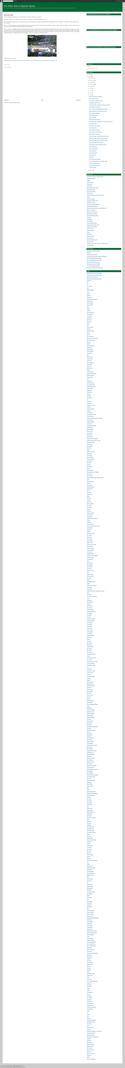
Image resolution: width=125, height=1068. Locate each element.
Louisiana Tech (90, 672)
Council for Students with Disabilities (94, 418)
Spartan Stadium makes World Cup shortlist (98, 138)
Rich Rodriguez (90, 878)
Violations (89, 1029)
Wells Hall (89, 1040)
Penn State (89, 851)
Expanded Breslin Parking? (95, 106)
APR (88, 306)
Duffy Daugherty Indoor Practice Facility (95, 477)
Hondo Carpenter (90, 576)
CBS (88, 379)
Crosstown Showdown (91, 425)
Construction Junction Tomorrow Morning (97, 144)
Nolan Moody (89, 808)
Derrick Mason (90, 446)
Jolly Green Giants (91, 198)
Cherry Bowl (89, 392)
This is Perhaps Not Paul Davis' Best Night (98, 161)
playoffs (88, 856)
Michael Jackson (90, 711)
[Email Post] (14, 58)
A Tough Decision (92, 127)
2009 (89, 76)
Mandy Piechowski (91, 685)
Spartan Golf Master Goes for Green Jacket (98, 140)
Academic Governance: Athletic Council (95, 176)
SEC (88, 908)
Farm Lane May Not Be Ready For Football (98, 109)
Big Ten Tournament (91, 340)
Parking (88, 843)
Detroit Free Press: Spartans (93, 187)
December (91, 78)
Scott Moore (89, 904)
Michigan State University (92, 206)
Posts (90, 66)
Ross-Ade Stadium (91, 891)
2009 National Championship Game (13, 60)
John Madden (89, 631)
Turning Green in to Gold (94, 129)
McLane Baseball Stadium (92, 704)
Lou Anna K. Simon (91, 670)
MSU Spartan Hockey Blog (92, 215)
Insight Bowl (89, 589)
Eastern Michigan (90, 486)
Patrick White (89, 845)
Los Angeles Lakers (91, 665)
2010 (89, 74)
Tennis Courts (90, 975)
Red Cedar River (90, 871)
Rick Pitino (89, 880)
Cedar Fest (89, 381)
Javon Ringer (89, 605)
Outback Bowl (90, 838)
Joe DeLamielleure (91, 620)
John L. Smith (90, 629)
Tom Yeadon (89, 997)
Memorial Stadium (90, 709)
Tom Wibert (89, 995)
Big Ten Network (90, 336)
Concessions (89, 185)
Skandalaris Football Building (93, 917)
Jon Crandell (89, 633)
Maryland (89, 696)
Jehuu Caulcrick (90, 609)
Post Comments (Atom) (15, 102)
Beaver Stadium (90, 327)
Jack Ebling (89, 600)
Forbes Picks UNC (93, 152)
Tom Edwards (90, 992)
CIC (87, 399)
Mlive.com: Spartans (91, 210)
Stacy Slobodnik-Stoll (91, 945)
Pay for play (89, 849)
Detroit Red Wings (90, 459)
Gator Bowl (89, 537)
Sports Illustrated (90, 940)
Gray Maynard (90, 559)
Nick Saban (89, 802)
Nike (88, 806)
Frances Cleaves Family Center (93, 525)
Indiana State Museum (91, 585)
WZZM (88, 1057)
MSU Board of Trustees (92, 750)
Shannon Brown (90, 912)
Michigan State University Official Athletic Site (96, 208)
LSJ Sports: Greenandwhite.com (93, 204)
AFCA (88, 291)
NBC (88, 787)
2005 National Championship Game (94, 275)
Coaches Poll (89, 403)
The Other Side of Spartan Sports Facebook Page (97, 243)
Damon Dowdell (90, 429)
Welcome (89, 1038)
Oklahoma (89, 825)
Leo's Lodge (89, 659)
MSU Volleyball (90, 773)
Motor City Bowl (90, 741)
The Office (89, 986)
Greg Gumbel (89, 566)
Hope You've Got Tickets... (94, 125)
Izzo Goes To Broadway (92, 596)
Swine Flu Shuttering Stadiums (95, 96)
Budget (88, 369)
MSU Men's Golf (90, 767)
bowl (88, 355)
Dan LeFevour (90, 431)
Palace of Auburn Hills (91, 839)
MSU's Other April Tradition (95, 159)
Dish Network (89, 466)
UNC (56, 60)
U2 (87, 1012)
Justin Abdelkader (90, 635)
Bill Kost (88, 342)
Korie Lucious (90, 652)
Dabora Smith (90, 427)
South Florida (89, 925)
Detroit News (89, 455)
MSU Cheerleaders (91, 754)
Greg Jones (89, 568)
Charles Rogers (90, 388)
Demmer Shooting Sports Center (93, 440)
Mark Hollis (89, 693)
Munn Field (89, 782)
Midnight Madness (90, 717)
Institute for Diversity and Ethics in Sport (95, 195)
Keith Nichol (89, 643)
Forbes (88, 520)
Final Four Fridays (90, 512)
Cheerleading (89, 184)
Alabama (88, 295)
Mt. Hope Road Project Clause (93, 262)
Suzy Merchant (90, 962)
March (90, 170)
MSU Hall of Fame (91, 761)
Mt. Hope (89, 778)
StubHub (88, 958)
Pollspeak (89, 858)
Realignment (89, 869)
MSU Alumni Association (92, 211)
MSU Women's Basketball (92, 774)
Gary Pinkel (89, 535)
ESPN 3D (89, 498)
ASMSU (88, 180)
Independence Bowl (91, 581)
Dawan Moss (89, 434)
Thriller (88, 988)
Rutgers (88, 895)
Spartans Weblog (90, 230)
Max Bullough (90, 702)
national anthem (90, 786)
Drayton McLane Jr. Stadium (93, 472)
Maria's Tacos (90, 689)
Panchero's (89, 841)
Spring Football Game (91, 942)
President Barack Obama (92, 860)
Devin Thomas (90, 460)
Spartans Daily (90, 228)
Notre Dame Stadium (91, 817)
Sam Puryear (89, 901)
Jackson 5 (89, 603)
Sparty (88, 232)
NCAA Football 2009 (91, 791)
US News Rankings (91, 1021)
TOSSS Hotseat (90, 1005)
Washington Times (91, 1035)
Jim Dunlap (89, 615)
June (90, 90)
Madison (88, 680)
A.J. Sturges (89, 286)
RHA (88, 877)
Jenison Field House (91, 611)
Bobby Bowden (90, 349)
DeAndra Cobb (90, 436)
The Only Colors (90, 241)
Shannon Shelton (90, 914)
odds (88, 819)
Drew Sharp (89, 473)
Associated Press (90, 312)
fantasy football (90, 503)
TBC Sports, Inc (90, 237)
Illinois (88, 579)
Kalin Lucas (89, 637)
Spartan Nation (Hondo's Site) (93, 224)
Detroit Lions (89, 453)
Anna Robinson (90, 302)
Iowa (88, 592)
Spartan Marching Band (92, 223)
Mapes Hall (89, 687)
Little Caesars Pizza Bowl (92, 661)
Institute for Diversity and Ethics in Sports (95, 590)
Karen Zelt (89, 641)
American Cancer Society (92, 299)
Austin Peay (89, 317)
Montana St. (89, 735)
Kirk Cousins (89, 648)
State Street (89, 955)
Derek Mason (89, 444)
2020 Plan (89, 252)
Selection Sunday (90, 910)
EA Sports (89, 483)
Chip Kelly (89, 395)
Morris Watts (89, 739)
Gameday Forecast (91, 533)
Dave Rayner (89, 433)
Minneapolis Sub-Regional (92, 726)
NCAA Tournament (52, 60)
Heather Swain (90, 574)
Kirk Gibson (89, 650)
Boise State (89, 353)
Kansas (88, 639)
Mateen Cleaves (90, 700)
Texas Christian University (92, 981)
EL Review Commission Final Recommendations (97, 256)
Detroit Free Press (90, 451)
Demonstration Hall (91, 442)
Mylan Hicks (89, 784)
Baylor (88, 323)
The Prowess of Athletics (94, 113)
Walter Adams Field (91, 1033)
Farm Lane (89, 505)
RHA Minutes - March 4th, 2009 (93, 264)
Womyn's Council (90, 1053)
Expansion (89, 501)
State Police (89, 951)
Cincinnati (89, 401)
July (90, 88)
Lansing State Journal (91, 657)
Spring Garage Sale (91, 943)
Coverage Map (90, 420)
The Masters (89, 984)
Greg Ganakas (90, 564)
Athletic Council (90, 182)
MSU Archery (89, 747)
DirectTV (88, 464)
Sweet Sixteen (90, 964)
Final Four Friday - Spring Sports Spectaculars (99, 136)
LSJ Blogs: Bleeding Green (92, 200)
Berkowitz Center (90, 330)
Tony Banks (89, 999)
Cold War (89, 407)
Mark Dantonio (90, 691)
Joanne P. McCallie (91, 618)
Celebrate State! (92, 155)
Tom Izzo (89, 994)
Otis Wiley (89, 836)
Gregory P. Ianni (90, 570)
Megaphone (89, 707)
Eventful (88, 499)
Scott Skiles (89, 906)
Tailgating (89, 969)
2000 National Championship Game (94, 273)
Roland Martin (90, 888)
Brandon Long (90, 356)
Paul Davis (89, 847)
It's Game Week (92, 117)
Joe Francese (90, 622)
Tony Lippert (89, 1001)
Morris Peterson (90, 737)
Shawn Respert (90, 916)
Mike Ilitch (89, 719)
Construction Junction (91, 414)
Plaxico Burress (90, 854)
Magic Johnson (90, 681)
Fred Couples (89, 527)
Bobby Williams (90, 351)
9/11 (88, 284)
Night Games (89, 804)
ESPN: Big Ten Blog (91, 191)
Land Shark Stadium (91, 654)
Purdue (88, 864)
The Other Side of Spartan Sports (19, 6)
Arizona (88, 308)
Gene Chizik (89, 538)
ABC (88, 288)
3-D (87, 282)
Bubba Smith (89, 368)
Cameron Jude (90, 371)
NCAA (88, 789)
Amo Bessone (90, 301)
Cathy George (90, 377)
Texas (88, 977)
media (88, 706)
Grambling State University (92, 555)
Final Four (21, 60)
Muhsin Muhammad (91, 780)
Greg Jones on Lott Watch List (95, 132)
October (91, 82)
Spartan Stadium (90, 934)
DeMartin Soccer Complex (92, 438)
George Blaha (90, 540)
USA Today (89, 1023)
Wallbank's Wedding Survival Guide (94, 1031)
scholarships (89, 903)
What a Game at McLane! (94, 134)
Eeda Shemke (90, 488)
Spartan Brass (90, 221)
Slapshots (89, 217)
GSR (88, 572)
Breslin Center (90, 358)
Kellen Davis (89, 644)
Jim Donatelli (89, 613)
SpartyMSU (89, 234)
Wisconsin (89, 1051)
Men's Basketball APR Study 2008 (94, 258)
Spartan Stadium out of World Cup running (98, 111)
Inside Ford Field (8, 15)
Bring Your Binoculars (93, 98)
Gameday (91, 157)
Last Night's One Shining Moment (96, 142)
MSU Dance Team (90, 758)
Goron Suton (89, 551)
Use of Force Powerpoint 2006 (93, 265)
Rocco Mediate (90, 886)
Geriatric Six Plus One (91, 544)
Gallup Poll (89, 529)
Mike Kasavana (90, 720)
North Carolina (90, 810)
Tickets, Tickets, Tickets (94, 163)
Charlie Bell (89, 390)
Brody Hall (89, 366)
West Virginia (89, 1042)
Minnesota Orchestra (91, 730)
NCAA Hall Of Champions (92, 793)
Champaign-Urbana (91, 384)
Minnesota (89, 728)
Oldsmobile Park (90, 828)
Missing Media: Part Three (94, 165)
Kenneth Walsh (90, 646)
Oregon (88, 834)
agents (88, 293)
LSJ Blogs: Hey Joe (91, 202)
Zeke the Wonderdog (91, 1059)
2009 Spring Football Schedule (93, 250)
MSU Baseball (90, 748)
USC (88, 1025)
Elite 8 (88, 490)
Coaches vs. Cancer (91, 405)
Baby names (89, 319)
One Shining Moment (93, 148)
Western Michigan (90, 1044)
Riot (87, 882)
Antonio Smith (90, 304)
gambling (89, 531)
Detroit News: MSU (91, 189)
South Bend (89, 923)
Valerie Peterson (90, 1027)
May (90, 92)
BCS (88, 325)
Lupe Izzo (89, 678)
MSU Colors (89, 756)
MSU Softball (89, 771)
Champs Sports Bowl (91, 386)
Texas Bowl (89, 979)
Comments (91, 68)
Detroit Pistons (90, 457)
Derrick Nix (89, 447)
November (91, 80)
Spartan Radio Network (91, 932)
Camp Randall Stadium (91, 373)
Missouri (88, 732)
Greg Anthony (90, 563)
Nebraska (89, 797)
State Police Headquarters (92, 953)
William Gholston (90, 1049)
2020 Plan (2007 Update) (92, 254)
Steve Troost (89, 956)
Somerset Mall (90, 921)
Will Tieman (89, 1048)
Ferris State (89, 507)
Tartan (88, 971)
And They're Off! (92, 167)
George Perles (90, 542)
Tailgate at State (90, 236)
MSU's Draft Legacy (93, 115)
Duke (88, 479)
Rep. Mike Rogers (90, 873)
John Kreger (32, 60)
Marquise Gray (90, 694)
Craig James (89, 423)
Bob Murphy (89, 347)
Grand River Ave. (90, 557)
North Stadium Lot (90, 812)
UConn (88, 1014)
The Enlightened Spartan (92, 239)
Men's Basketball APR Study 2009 (94, 260)
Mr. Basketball (90, 743)
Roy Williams (89, 893)
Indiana (88, 583)
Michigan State (37, 60)
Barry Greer (89, 321)
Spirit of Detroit (90, 938)
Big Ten (88, 334)
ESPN (88, 496)
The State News (90, 245)
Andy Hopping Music (91, 178)
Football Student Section (92, 518)
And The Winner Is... (93, 146)
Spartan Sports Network (92, 226)
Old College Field (90, 826)
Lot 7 (88, 667)
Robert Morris (89, 884)
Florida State (89, 516)
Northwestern (89, 813)
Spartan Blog (89, 219)
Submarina (89, 960)
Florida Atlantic (90, 514)
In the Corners (90, 193)
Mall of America (90, 683)
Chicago (88, 394)
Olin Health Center (90, 830)
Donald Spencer (90, 470)
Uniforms (89, 1018)
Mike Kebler (89, 722)
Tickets (88, 990)
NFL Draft (89, 799)
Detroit (88, 449)
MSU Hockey (89, 763)
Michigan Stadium (90, 713)
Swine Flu (89, 966)
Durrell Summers (90, 481)
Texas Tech (89, 982)
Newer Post (6, 100)
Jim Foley (89, 616)
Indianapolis (89, 587)
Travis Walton (90, 1008)
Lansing (88, 656)
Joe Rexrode (89, 624)
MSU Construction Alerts (92, 213)
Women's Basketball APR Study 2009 (95, 267)
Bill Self (88, 343)
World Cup (89, 1055)
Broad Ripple (89, 364)
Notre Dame (89, 815)
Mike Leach (89, 724)
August (91, 86)
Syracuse (89, 968)
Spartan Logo (89, 929)
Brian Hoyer (89, 360)
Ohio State (89, 823)
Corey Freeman (90, 416)
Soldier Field (89, 919)
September (91, 84)
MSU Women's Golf (91, 776)
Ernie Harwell (89, 494)
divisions (88, 468)
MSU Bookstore (90, 752)
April (90, 94)
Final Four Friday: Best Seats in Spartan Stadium (99, 104)
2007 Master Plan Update (92, 277)
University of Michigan (91, 1020)
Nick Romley (89, 800)
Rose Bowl (89, 890)
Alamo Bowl (89, 297)
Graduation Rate (90, 553)
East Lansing (89, 485)
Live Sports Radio (90, 663)
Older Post (78, 100)
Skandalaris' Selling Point (94, 102)
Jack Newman (90, 602)
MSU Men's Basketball (44, 60)
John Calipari (89, 626)
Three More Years (93, 123)
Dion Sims (89, 462)
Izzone (28, 60)
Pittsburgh (89, 852)
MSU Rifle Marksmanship (92, 769)
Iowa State (89, 594)
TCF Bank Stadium (91, 973)
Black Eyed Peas (90, 345)
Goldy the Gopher (90, 548)
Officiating (89, 821)
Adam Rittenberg (90, 289)
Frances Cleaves (90, 524)
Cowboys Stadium (90, 421)
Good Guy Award (90, 550)
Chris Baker (89, 397)
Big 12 (88, 332)
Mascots (88, 698)
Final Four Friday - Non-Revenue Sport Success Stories (101, 121)
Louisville (89, 674)
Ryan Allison (89, 897)
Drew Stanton (89, 475)
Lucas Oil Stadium (91, 676)
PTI (87, 862)
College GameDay (90, 408)
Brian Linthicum (90, 362)
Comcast (89, 410)
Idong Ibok (89, 577)
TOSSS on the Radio (91, 1007)
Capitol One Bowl (90, 375)
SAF (88, 899)
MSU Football (90, 760)
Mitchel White (90, 734)
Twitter (88, 1010)
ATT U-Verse (89, 315)
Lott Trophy (89, 669)
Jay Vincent (89, 607)
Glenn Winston (90, 546)
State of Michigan (90, 949)
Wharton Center (90, 1046)
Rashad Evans (90, 865)
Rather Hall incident (91, 867)
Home (42, 100)
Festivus (88, 509)
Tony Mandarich (90, 1003)
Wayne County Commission (92, 1036)
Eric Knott (89, 492)
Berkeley (88, 328)
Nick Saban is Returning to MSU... (96, 100)
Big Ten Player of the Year (92, 338)
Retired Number (90, 875)
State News (89, 947)
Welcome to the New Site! (94, 119)
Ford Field (25, 60)
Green (88, 561)
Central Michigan (90, 382)
